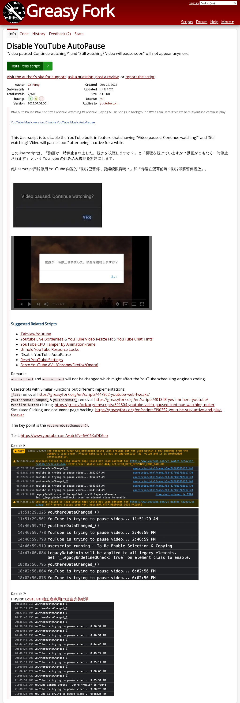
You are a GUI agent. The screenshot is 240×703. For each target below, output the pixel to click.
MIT (102, 98)
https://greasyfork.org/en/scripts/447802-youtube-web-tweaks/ (93, 394)
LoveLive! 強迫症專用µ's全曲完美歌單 (57, 599)
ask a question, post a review (93, 76)
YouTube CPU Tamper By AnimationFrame (57, 344)
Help (214, 21)
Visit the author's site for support (36, 76)
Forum (201, 21)
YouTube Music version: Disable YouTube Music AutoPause (53, 122)
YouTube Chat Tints (135, 339)
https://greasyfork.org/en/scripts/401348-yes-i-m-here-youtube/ (151, 399)
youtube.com (109, 103)
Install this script (25, 66)
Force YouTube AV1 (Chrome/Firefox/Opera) (59, 364)
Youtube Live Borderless (42, 339)
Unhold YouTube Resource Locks (49, 349)
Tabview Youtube (35, 334)
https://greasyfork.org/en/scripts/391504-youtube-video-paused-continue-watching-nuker (134, 404)
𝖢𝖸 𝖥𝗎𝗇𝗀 (34, 84)
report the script (139, 76)
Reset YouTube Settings (41, 359)
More (226, 21)
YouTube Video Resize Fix (90, 339)
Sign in (194, 3)
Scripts (187, 21)
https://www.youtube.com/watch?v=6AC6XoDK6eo (64, 435)
